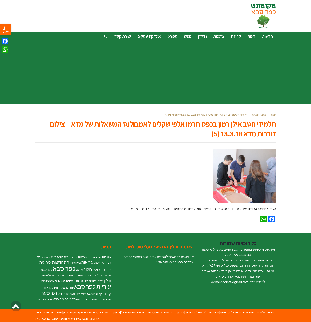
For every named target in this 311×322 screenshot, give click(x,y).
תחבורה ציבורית (65, 299)
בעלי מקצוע (100, 262)
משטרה (69, 275)
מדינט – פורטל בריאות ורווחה (161, 312)
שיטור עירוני (105, 299)
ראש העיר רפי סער (81, 294)
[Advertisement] (155, 72)
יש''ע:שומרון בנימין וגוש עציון (77, 312)
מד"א (98, 275)
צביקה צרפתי (59, 287)
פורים (70, 287)
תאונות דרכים (90, 299)
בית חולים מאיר (59, 257)
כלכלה (79, 269)
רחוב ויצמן (63, 294)
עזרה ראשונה (47, 281)
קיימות (97, 294)
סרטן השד (60, 281)
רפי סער (49, 293)
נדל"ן (107, 281)
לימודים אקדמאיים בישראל (80, 318)
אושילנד (73, 257)
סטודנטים (79, 281)
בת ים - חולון (105, 312)
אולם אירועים (95, 257)
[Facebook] (5, 41)
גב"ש (95, 312)
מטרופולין (89, 275)
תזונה (79, 299)
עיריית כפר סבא (92, 286)
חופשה (96, 269)
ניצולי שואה (97, 281)
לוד (97, 318)
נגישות (44, 275)
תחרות (50, 299)
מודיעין (180, 312)
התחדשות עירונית (54, 262)
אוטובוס (106, 257)
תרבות (42, 299)
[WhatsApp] (5, 49)
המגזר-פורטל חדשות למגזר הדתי (202, 312)
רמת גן (116, 312)
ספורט (69, 281)
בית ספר (45, 257)
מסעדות (78, 275)
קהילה (47, 287)
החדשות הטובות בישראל (133, 312)
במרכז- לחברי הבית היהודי (49, 312)
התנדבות (106, 269)
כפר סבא (64, 268)
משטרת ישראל (56, 275)
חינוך (88, 269)
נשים (88, 281)
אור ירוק (82, 257)
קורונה (106, 294)
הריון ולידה (75, 262)
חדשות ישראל (59, 318)
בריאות (87, 262)
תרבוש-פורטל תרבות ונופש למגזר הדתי (239, 312)
